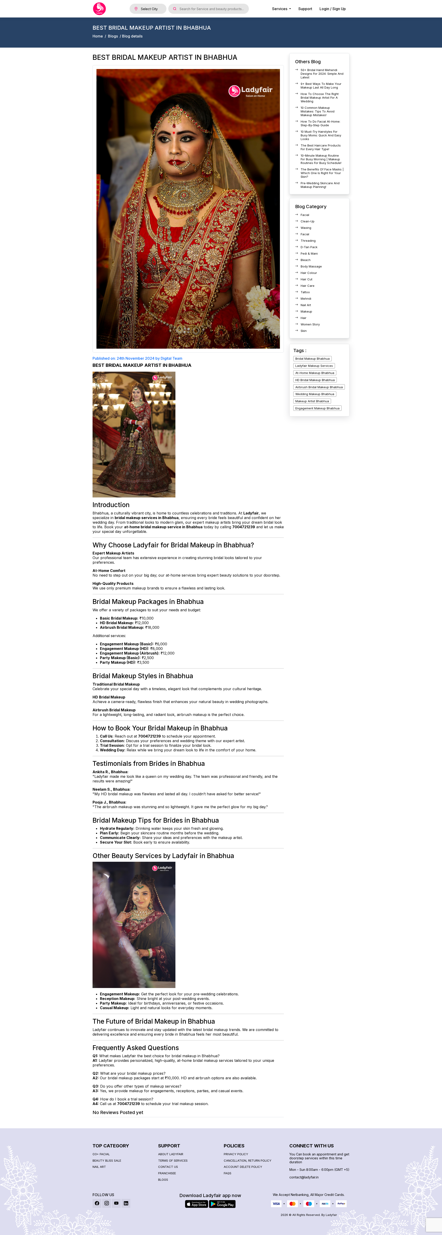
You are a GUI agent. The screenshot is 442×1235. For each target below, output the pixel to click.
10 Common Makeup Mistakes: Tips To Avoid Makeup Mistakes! (317, 111)
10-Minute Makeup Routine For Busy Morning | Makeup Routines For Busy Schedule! (321, 159)
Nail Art (306, 305)
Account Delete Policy (243, 1167)
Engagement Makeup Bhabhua (317, 408)
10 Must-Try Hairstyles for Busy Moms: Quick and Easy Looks (321, 135)
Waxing (306, 228)
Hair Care (307, 285)
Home (98, 36)
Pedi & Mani (309, 253)
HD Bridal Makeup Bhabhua (315, 380)
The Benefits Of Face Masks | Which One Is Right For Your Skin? (322, 172)
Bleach (306, 260)
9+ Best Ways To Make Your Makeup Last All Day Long (321, 85)
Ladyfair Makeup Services (314, 366)
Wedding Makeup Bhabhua (314, 394)
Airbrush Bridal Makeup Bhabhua (319, 387)
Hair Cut (306, 279)
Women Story (310, 324)
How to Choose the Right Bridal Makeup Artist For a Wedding (320, 97)
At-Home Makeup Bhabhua (314, 373)
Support (305, 8)
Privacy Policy (236, 1154)
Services (280, 8)
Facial (305, 215)
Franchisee (167, 1173)
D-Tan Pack (309, 247)
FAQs (227, 1173)
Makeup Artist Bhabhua (312, 401)
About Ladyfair (170, 1154)
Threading (308, 240)
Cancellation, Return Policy (247, 1160)
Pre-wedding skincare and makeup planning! (320, 185)
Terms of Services (173, 1160)
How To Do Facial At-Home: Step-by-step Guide (320, 123)
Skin (304, 331)
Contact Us (168, 1167)
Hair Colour (309, 273)
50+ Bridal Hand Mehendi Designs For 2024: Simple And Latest (322, 73)
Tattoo (305, 292)
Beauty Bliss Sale (107, 1160)
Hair (303, 318)
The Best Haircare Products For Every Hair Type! (321, 147)
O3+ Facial (101, 1154)
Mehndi (306, 298)
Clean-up (307, 221)
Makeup (306, 311)
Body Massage (311, 266)
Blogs (113, 36)
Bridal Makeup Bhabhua (312, 358)
